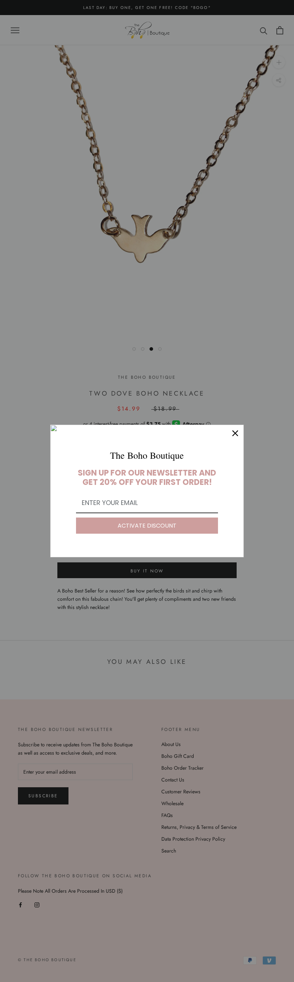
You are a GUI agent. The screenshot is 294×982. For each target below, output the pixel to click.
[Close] (235, 433)
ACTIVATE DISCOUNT (147, 525)
